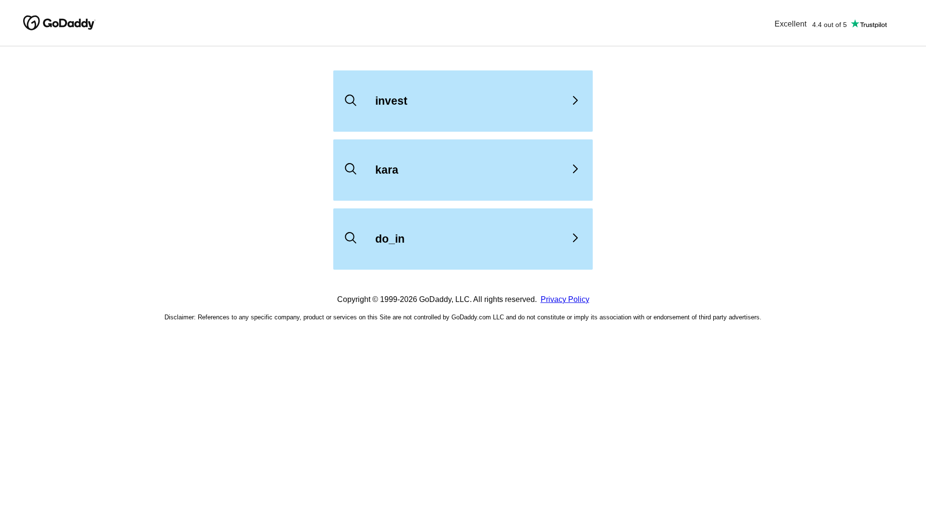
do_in (390, 239)
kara (386, 170)
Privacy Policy (565, 299)
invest (391, 101)
